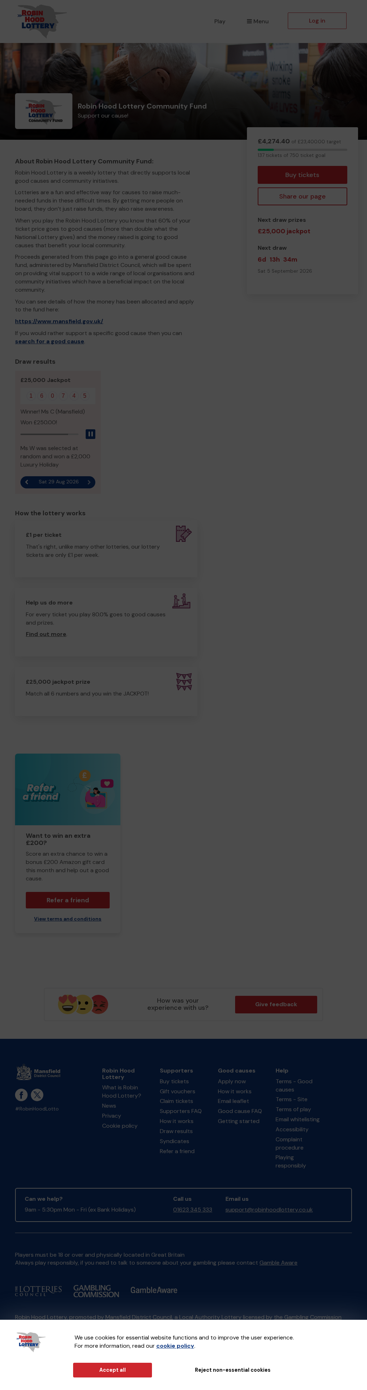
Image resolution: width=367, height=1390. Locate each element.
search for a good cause (49, 341)
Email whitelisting (298, 1119)
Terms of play (293, 1109)
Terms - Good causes (294, 1085)
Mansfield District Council (138, 1317)
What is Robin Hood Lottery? (121, 1091)
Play (219, 21)
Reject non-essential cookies (233, 1370)
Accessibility (292, 1129)
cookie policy (175, 1346)
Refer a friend (177, 1151)
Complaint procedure (290, 1143)
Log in (317, 20)
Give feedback (276, 1004)
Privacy (111, 1115)
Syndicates (174, 1141)
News (109, 1105)
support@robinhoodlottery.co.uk (269, 1209)
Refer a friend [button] (68, 900)
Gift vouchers (177, 1091)
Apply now (232, 1081)
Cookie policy (120, 1125)
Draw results (176, 1131)
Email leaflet (233, 1101)
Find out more (46, 634)
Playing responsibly (291, 1161)
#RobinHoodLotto (37, 1109)
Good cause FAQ (240, 1111)
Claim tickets (176, 1101)
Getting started (238, 1121)
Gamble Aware (278, 1262)
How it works (177, 1121)
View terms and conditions (67, 919)
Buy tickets (302, 175)
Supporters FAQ (181, 1111)
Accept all (112, 1370)
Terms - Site (292, 1099)
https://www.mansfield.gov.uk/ (59, 321)
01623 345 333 (192, 1209)
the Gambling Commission (308, 1317)
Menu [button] (261, 21)
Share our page (302, 196)
